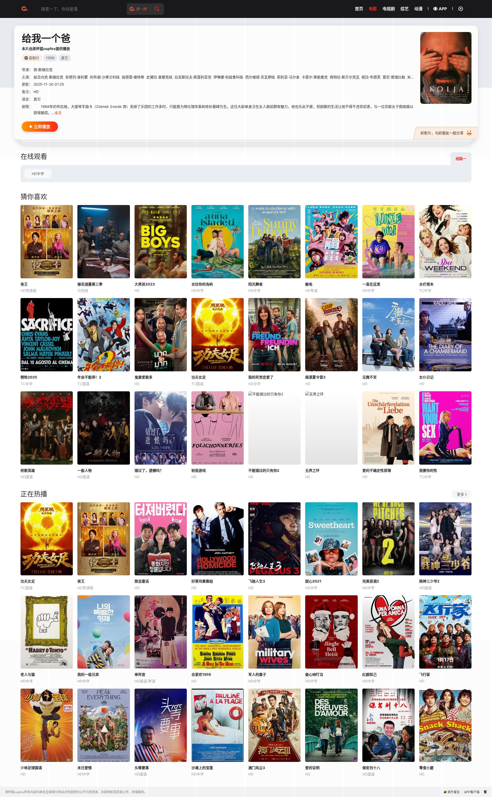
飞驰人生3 (256, 581)
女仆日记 (426, 377)
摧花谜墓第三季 (89, 284)
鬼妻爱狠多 (143, 377)
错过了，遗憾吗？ (149, 470)
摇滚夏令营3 (315, 377)
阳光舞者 (255, 284)
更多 (460, 494)
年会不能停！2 (89, 377)
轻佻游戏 (198, 470)
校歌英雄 (27, 470)
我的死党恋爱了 (260, 377)
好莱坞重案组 (202, 581)
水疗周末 (426, 284)
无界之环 (312, 470)
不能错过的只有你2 (263, 470)
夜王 (24, 284)
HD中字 (38, 173)
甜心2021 (313, 581)
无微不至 (369, 377)
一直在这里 (371, 284)
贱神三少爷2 (429, 581)
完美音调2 (370, 581)
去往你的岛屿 (202, 284)
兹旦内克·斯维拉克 (48, 77)
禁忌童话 (142, 581)
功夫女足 (198, 377)
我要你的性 (428, 470)
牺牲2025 (28, 377)
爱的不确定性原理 (376, 470)
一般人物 (84, 470)
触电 (308, 284)
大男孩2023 (145, 284)
